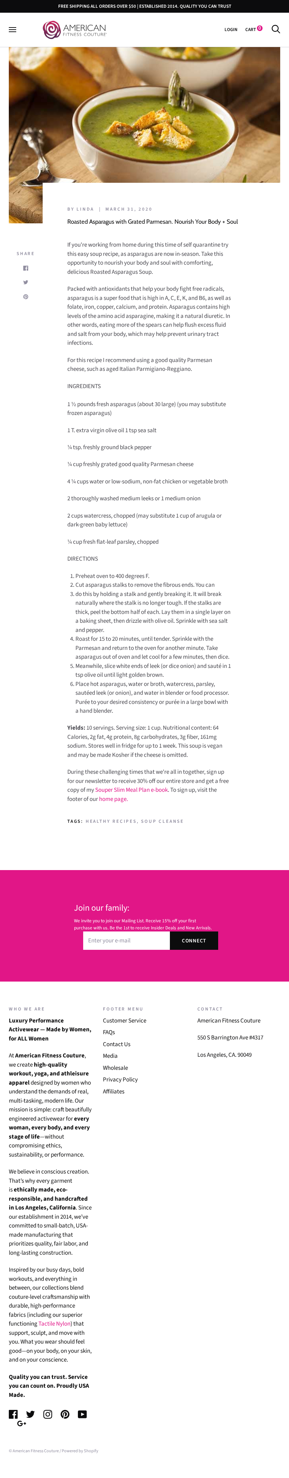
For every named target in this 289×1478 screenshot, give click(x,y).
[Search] (275, 29)
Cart (253, 29)
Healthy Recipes (111, 821)
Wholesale (115, 1068)
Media (110, 1056)
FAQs (109, 1032)
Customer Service (124, 1020)
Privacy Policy (120, 1079)
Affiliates (113, 1091)
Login (231, 29)
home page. (113, 799)
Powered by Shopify (80, 1451)
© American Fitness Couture (34, 1451)
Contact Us (116, 1044)
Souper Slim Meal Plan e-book (131, 790)
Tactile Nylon (54, 1324)
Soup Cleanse (162, 821)
